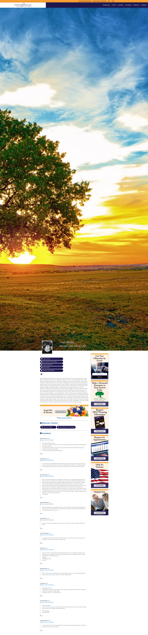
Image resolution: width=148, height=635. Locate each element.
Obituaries (144, 5)
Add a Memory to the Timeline (50, 361)
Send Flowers (46, 367)
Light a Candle (46, 358)
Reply (41, 453)
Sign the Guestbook (47, 364)
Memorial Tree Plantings (48, 370)
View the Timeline (47, 427)
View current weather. (65, 418)
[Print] (41, 374)
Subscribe (99, 377)
